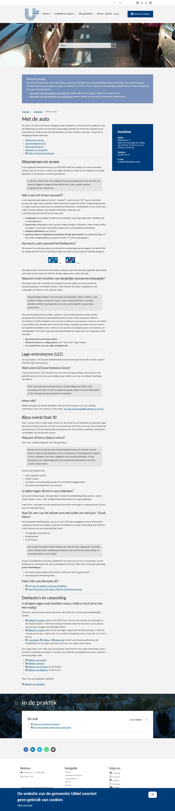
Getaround (59, 640)
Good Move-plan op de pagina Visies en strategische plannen (55, 589)
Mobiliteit (38, 112)
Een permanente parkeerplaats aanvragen (52, 728)
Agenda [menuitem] (108, 14)
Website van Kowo (36, 664)
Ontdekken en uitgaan (73, 776)
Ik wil (115, 14)
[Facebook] (26, 749)
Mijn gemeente (71, 779)
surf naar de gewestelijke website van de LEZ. (84, 409)
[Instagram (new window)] (142, 3)
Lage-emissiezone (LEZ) (35, 144)
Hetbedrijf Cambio (36, 620)
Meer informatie (25, 805)
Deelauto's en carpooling (36, 150)
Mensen (26, 112)
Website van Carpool (37, 660)
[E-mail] (53, 749)
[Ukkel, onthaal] (32, 14)
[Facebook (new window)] (137, 3)
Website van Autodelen (35, 684)
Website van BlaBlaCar (38, 670)
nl (120, 3)
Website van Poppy (36, 630)
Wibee (46, 640)
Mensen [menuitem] (45, 14)
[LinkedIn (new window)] (150, 3)
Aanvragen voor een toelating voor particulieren (51, 97)
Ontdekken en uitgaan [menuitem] (64, 14)
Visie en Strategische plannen (41, 153)
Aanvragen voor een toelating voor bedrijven (49, 93)
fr (114, 3)
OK (152, 795)
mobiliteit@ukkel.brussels (129, 162)
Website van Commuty (38, 667)
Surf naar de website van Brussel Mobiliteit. (47, 586)
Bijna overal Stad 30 (34, 147)
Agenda (68, 785)
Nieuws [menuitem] (100, 14)
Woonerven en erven (34, 140)
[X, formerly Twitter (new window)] (146, 3)
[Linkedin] (32, 749)
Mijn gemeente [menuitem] (85, 14)
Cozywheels (33, 640)
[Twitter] (39, 749)
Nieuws (68, 782)
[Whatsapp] (46, 749)
